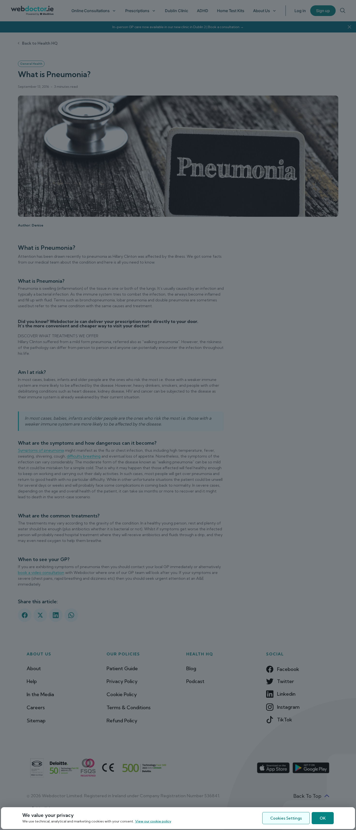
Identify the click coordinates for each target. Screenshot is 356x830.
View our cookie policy (153, 821)
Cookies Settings (286, 818)
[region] (178, 818)
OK (323, 818)
